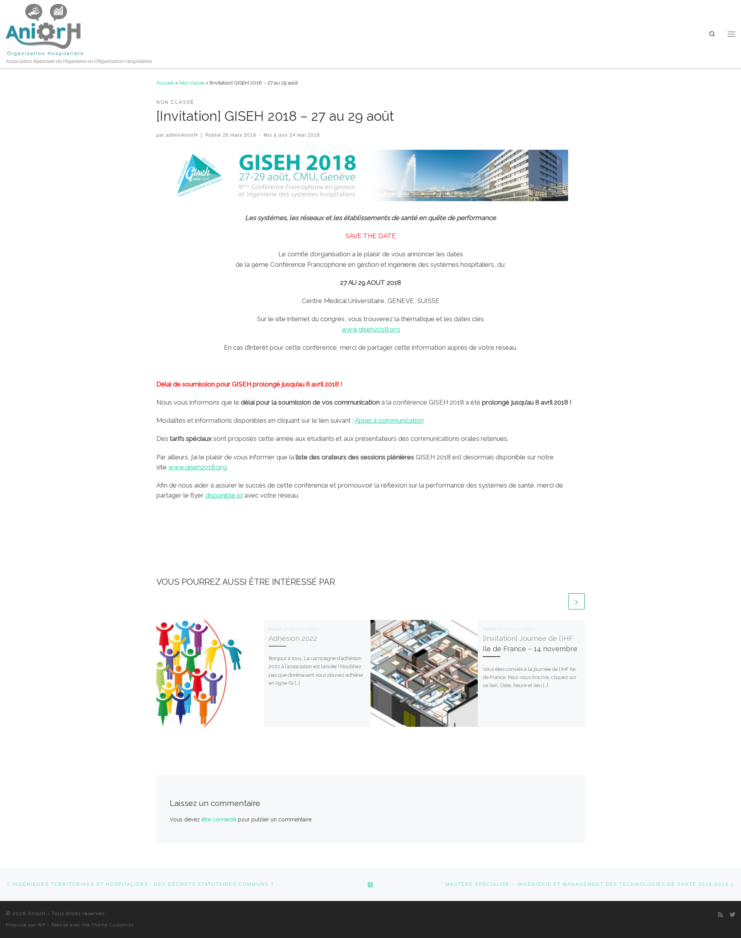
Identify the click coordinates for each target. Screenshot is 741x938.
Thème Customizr (112, 925)
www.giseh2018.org (371, 329)
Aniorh (37, 913)
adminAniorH (182, 134)
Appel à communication (389, 420)
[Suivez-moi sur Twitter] (732, 915)
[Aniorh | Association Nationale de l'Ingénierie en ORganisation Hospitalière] (44, 28)
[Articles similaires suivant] (576, 601)
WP (41, 925)
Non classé (191, 83)
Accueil (165, 83)
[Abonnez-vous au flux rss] (720, 915)
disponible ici (224, 495)
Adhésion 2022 (293, 638)
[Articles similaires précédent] (559, 601)
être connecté (218, 819)
